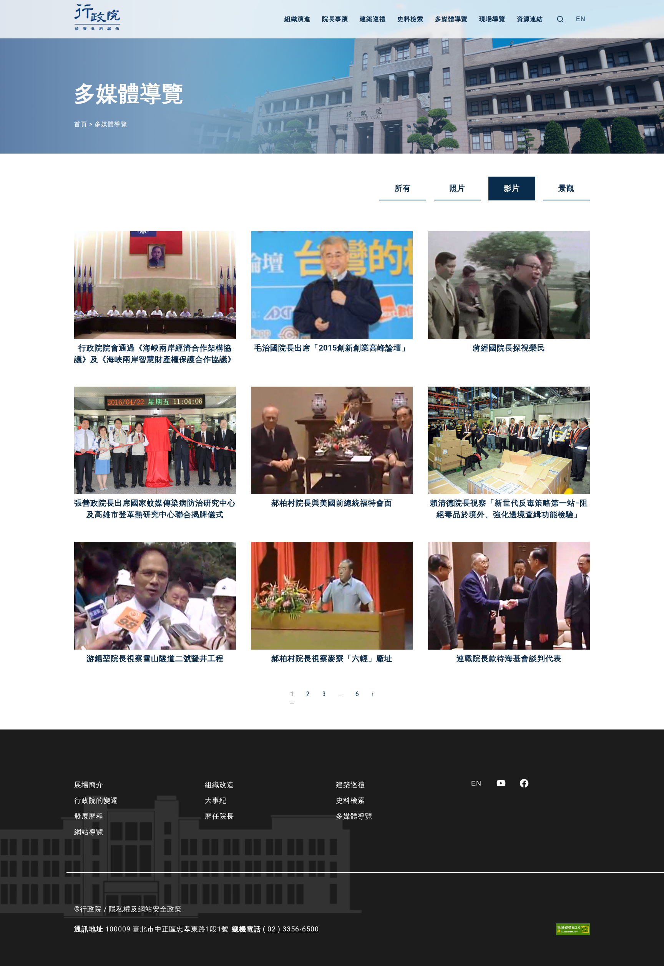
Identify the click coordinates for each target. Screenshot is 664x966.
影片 (512, 188)
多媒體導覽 (451, 19)
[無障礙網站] (573, 929)
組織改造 (219, 785)
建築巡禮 (373, 19)
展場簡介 (88, 785)
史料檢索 (410, 19)
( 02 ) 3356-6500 (291, 929)
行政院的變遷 (96, 800)
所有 (403, 188)
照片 (457, 188)
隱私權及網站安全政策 (145, 909)
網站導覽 (88, 832)
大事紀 (216, 800)
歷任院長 (219, 816)
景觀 (566, 188)
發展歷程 (88, 816)
